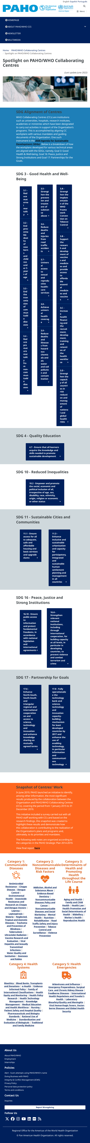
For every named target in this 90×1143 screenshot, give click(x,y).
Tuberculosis (15, 931)
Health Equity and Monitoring (23, 994)
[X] (7, 1119)
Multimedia (14, 39)
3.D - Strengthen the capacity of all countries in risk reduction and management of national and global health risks (64, 396)
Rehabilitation (41, 920)
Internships (10, 1062)
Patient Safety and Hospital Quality (22, 1010)
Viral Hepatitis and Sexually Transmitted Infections (16, 945)
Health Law (78, 905)
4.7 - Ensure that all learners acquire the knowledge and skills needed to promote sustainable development (44, 452)
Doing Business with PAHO (16, 1076)
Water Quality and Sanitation (15, 954)
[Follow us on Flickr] (34, 1119)
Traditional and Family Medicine (28, 1024)
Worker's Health (73, 917)
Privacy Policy (11, 1083)
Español (73, 1)
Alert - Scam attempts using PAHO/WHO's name (26, 1073)
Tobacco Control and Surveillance (44, 929)
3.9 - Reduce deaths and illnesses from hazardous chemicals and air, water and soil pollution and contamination (45, 354)
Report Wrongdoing (45, 1107)
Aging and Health (73, 899)
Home (6, 50)
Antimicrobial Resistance (14, 885)
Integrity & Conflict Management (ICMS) (22, 1080)
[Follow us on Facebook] (13, 1119)
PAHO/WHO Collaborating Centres (28, 50)
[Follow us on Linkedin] (29, 1119)
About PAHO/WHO (13, 1055)
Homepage (13, 20)
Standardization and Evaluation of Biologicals (22, 1021)
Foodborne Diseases (58, 993)
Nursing (35, 1007)
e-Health (26, 986)
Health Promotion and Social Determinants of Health (74, 911)
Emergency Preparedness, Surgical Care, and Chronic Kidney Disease (66, 989)
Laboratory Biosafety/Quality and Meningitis (66, 1001)
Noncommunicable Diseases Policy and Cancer (45, 902)
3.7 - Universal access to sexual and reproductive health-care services (45, 276)
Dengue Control (18, 891)
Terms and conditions (14, 1090)
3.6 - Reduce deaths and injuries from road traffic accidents (45, 238)
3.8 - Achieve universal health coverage (45, 313)
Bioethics (9, 983)
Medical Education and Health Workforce (23, 1006)
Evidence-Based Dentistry (45, 895)
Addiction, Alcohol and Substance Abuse (45, 889)
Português (82, 1)
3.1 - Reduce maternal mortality (25, 202)
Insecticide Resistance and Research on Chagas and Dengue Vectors (16, 903)
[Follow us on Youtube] (24, 1119)
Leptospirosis (15, 913)
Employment (10, 1059)
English (66, 1)
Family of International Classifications (21, 991)
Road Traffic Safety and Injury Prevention (45, 923)
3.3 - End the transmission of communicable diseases (25, 306)
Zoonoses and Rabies (19, 957)
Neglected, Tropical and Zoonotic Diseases (16, 919)
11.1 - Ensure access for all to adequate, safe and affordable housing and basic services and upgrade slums (30, 545)
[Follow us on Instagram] (18, 1119)
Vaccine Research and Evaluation (16, 939)
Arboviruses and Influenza (66, 984)
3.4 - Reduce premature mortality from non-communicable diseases (25, 362)
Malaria (10, 916)
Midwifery (78, 914)
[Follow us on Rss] (39, 1119)
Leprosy (15, 910)
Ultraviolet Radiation (16, 934)
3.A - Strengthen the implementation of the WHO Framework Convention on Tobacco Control (64, 206)
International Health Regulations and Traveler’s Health (67, 996)
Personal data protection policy (18, 1086)
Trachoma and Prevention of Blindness (17, 925)
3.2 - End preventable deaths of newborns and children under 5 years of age (25, 250)
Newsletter (14, 33)
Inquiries (8, 1100)
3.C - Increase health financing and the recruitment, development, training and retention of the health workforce (64, 335)
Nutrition (49, 917)
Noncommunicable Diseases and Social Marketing (45, 911)
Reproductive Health (74, 920)
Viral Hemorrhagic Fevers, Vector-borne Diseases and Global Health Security (67, 1008)
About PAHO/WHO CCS (19, 26)
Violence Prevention (48, 934)
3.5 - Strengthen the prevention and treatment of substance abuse (45, 202)
